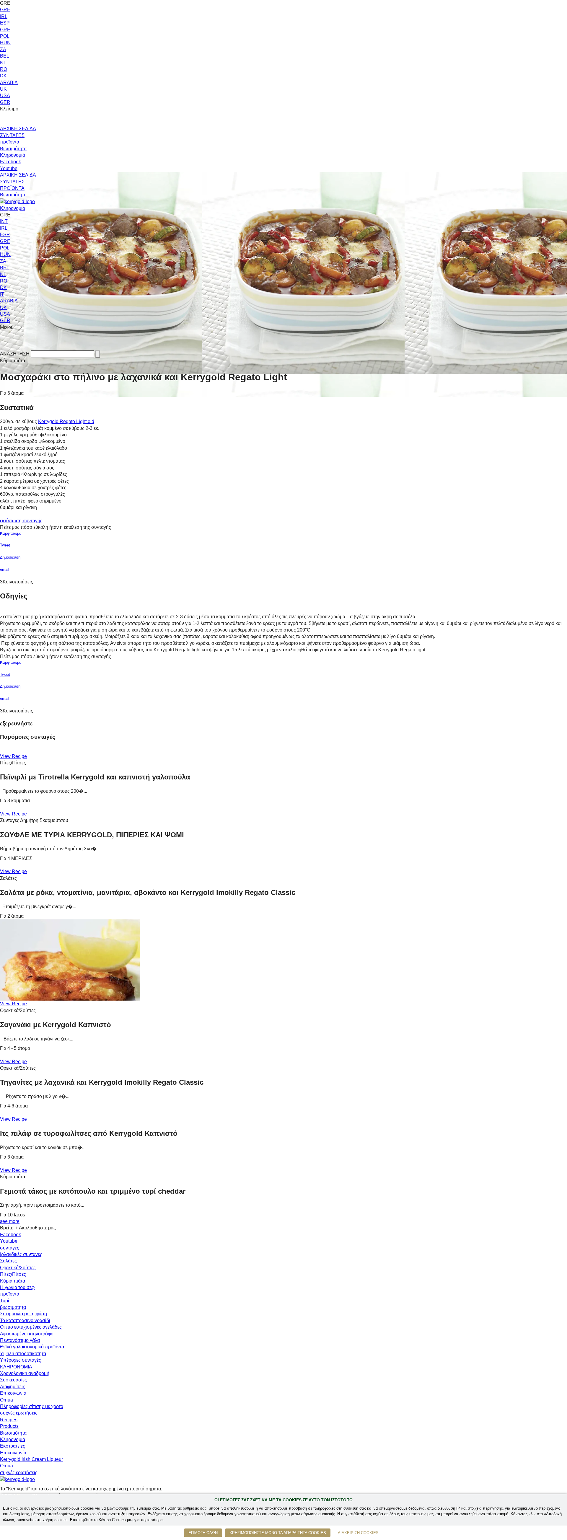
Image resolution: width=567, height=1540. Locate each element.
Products (9, 1426)
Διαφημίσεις (12, 1386)
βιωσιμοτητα (13, 1307)
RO (3, 69)
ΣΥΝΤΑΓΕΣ (12, 135)
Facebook (10, 161)
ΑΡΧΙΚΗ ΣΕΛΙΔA (18, 174)
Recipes (8, 1419)
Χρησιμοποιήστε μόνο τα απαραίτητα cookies (277, 1533)
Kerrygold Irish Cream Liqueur (31, 1459)
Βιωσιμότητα (13, 148)
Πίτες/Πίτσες (13, 1274)
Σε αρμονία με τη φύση (23, 1313)
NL (3, 62)
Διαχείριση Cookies (358, 1533)
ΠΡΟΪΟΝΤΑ (12, 188)
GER (5, 102)
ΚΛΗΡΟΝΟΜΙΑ (16, 1366)
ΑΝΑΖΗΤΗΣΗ (15, 353)
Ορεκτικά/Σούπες (18, 1267)
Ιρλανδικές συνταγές (21, 1254)
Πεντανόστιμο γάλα (20, 1340)
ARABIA (9, 82)
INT (4, 221)
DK (3, 75)
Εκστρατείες (12, 1445)
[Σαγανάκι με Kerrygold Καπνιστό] (70, 959)
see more (9, 1221)
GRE (5, 9)
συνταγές (9, 1247)
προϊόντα (9, 141)
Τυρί (4, 1300)
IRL (3, 16)
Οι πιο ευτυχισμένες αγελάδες (31, 1326)
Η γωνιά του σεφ (17, 1287)
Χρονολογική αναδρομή (24, 1373)
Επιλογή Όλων (203, 1533)
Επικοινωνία (13, 1393)
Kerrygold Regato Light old (66, 421)
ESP (5, 22)
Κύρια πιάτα (12, 1280)
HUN (5, 42)
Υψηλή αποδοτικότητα (23, 1353)
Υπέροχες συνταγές (20, 1360)
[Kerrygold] (17, 201)
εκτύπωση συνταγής (21, 520)
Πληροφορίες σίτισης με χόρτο (31, 1406)
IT (2, 294)
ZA (3, 49)
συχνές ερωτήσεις (19, 1412)
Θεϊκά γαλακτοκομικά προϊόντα (32, 1346)
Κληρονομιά (12, 155)
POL (4, 36)
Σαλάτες (8, 1260)
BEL (4, 55)
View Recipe (13, 756)
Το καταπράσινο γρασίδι (25, 1320)
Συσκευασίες (13, 1379)
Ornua (6, 1399)
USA (5, 95)
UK (3, 89)
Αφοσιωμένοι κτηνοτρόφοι (27, 1333)
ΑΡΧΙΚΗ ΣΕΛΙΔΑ (18, 128)
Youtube (8, 168)
